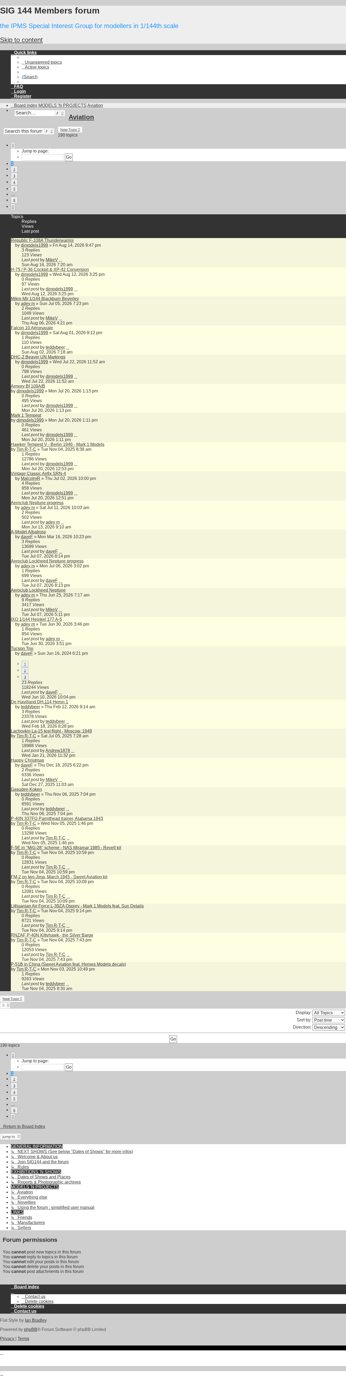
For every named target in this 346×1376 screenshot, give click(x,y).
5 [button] (14, 188)
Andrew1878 (57, 750)
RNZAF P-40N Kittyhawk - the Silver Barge (52, 935)
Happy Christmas (27, 760)
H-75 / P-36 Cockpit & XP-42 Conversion (50, 269)
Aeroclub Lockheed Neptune (38, 590)
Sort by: (304, 1019)
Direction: (302, 1027)
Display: (304, 1012)
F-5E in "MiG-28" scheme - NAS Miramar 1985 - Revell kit (66, 847)
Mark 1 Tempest (26, 415)
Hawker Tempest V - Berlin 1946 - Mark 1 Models (57, 444)
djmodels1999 (34, 245)
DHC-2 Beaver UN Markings (38, 357)
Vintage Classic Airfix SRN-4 (38, 473)
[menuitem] (42, 62)
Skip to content (21, 39)
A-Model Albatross (28, 532)
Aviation (81, 117)
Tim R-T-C (26, 449)
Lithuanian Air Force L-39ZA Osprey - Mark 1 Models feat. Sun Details (77, 906)
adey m (28, 303)
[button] (13, 145)
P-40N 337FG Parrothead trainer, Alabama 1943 (57, 818)
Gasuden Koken (26, 789)
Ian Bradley (36, 1320)
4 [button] (14, 182)
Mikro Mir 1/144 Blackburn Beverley (45, 298)
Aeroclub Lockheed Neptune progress (47, 561)
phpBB (30, 1329)
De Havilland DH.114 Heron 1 (39, 702)
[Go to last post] (60, 259)
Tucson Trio (22, 648)
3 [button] (14, 175)
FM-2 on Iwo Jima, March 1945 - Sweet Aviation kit (59, 877)
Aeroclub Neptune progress (37, 502)
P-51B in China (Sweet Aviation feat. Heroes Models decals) (68, 964)
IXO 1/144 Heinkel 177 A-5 (36, 619)
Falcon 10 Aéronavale (32, 328)
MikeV (52, 259)
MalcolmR (30, 478)
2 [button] (14, 169)
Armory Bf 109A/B (28, 386)
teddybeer (55, 347)
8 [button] (14, 200)
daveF (27, 536)
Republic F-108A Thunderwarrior (42, 240)
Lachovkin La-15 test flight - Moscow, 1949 (51, 731)
